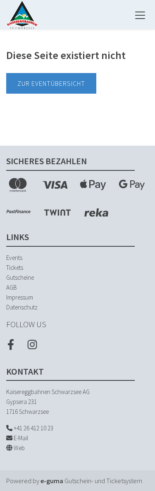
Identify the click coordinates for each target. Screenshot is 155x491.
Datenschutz (22, 307)
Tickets (14, 267)
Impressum (19, 297)
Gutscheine (20, 277)
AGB (11, 287)
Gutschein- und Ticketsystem (91, 481)
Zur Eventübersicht (51, 83)
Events (14, 258)
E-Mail (20, 438)
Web (18, 448)
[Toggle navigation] (140, 15)
